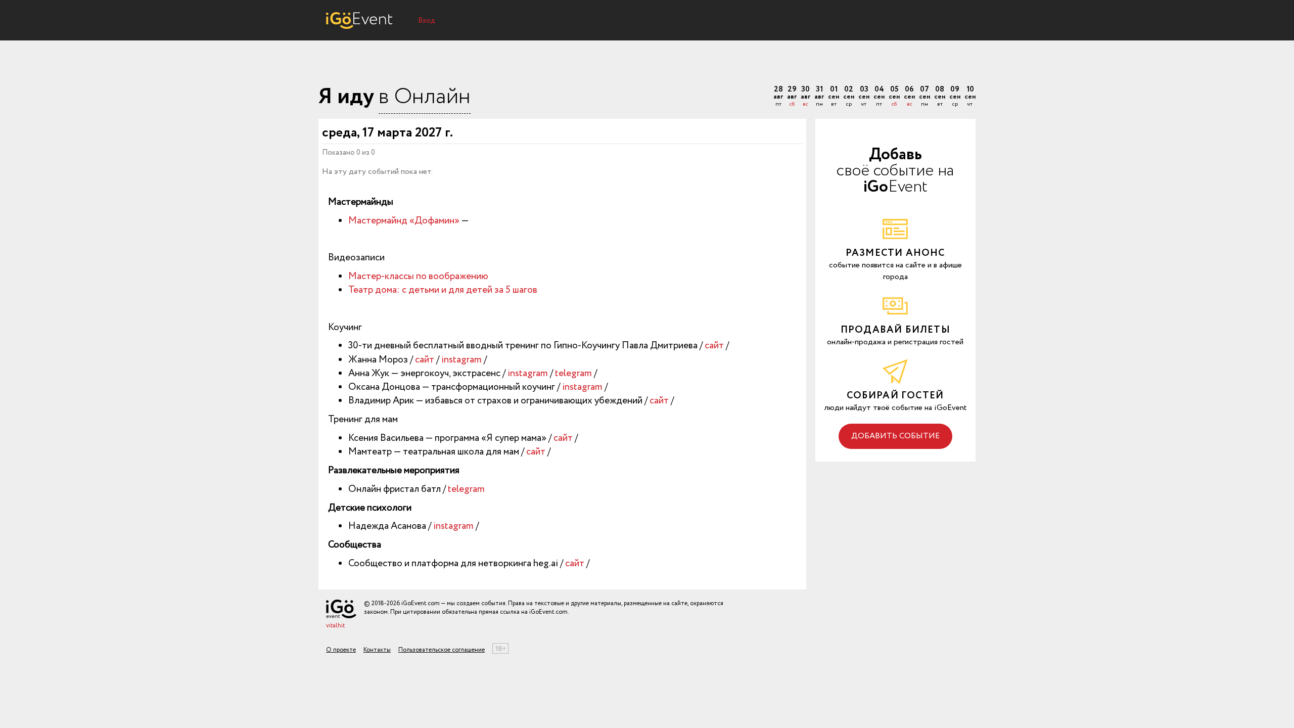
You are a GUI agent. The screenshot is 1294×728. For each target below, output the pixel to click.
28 (778, 97)
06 (909, 97)
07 (924, 97)
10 (970, 97)
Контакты (377, 650)
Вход (426, 21)
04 (879, 97)
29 (792, 97)
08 (939, 97)
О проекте (341, 650)
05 (894, 97)
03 (863, 97)
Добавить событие (895, 436)
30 (805, 97)
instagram (461, 360)
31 (819, 97)
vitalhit (335, 625)
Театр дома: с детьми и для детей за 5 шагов (442, 290)
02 (848, 97)
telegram (573, 374)
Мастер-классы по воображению (418, 276)
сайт (714, 346)
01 (833, 97)
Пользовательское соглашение (441, 650)
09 (954, 97)
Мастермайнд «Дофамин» (403, 221)
